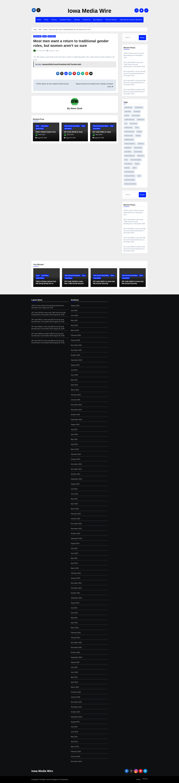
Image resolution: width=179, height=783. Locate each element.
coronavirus (133, 123)
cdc (126, 123)
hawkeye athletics (130, 143)
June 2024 (74, 434)
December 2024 (76, 404)
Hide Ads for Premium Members (131, 19)
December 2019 (76, 702)
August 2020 (75, 662)
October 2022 (75, 533)
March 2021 (75, 627)
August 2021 (75, 603)
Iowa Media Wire (89, 11)
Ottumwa (127, 167)
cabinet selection (129, 119)
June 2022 (74, 553)
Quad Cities (39, 128)
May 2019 (74, 736)
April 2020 (74, 682)
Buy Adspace (98, 19)
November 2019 (76, 707)
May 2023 (74, 499)
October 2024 (75, 414)
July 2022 (74, 548)
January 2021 (75, 637)
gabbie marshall (129, 139)
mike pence (141, 155)
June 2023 (74, 494)
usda (139, 176)
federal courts (129, 135)
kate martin (128, 151)
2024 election (138, 107)
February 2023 (76, 513)
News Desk (42, 50)
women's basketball (130, 184)
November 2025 (76, 350)
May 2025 (74, 380)
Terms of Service (111, 19)
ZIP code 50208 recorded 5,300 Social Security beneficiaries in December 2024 (134, 92)
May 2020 (74, 677)
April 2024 (74, 444)
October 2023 (75, 474)
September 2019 (76, 717)
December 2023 (76, 464)
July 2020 (74, 667)
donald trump (128, 127)
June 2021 (74, 613)
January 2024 (75, 459)
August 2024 (75, 424)
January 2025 (75, 400)
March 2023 (75, 509)
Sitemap (77, 19)
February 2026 (76, 335)
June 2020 (74, 672)
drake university (129, 131)
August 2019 (75, 722)
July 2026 (74, 310)
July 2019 (74, 727)
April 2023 (74, 504)
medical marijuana (129, 155)
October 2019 (75, 712)
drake (137, 127)
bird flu (127, 115)
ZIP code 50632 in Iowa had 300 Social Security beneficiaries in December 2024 (135, 82)
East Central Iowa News (72, 126)
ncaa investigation (136, 159)
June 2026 (74, 315)
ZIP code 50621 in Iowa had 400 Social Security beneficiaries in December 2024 (135, 73)
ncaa (126, 159)
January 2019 (75, 756)
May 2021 (74, 618)
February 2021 (76, 632)
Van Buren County (129, 180)
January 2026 (75, 340)
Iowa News (51, 36)
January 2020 (75, 697)
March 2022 (75, 568)
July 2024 (74, 429)
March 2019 (75, 746)
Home (39, 19)
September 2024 (76, 419)
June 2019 (74, 732)
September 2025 (76, 360)
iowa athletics (138, 147)
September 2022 (76, 538)
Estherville (37, 36)
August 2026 (75, 305)
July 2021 (74, 608)
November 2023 (76, 469)
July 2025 (74, 370)
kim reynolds (138, 151)
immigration (128, 147)
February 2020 (76, 692)
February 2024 (76, 454)
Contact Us (86, 19)
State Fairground (129, 171)
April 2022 (74, 563)
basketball (137, 111)
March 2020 (75, 687)
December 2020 (76, 642)
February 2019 (76, 751)
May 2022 (74, 558)
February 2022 (76, 573)
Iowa (44, 36)
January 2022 (75, 578)
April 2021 (74, 623)
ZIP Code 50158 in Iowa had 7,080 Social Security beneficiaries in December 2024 (134, 64)
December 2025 (76, 345)
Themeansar (64, 779)
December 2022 (76, 523)
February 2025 (76, 395)
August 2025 (75, 365)
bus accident (135, 115)
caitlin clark (140, 119)
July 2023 (74, 489)
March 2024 (75, 449)
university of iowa (129, 176)
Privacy (54, 19)
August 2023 (75, 484)
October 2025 (75, 355)
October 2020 (75, 652)
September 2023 (76, 479)
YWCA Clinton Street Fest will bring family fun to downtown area (134, 55)
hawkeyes (141, 143)
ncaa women (128, 163)
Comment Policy (65, 19)
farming (139, 131)
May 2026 (74, 320)
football (138, 135)
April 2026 (74, 325)
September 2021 (76, 598)
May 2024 (74, 439)
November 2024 (76, 409)
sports (134, 167)
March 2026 (75, 330)
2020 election (128, 107)
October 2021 (75, 593)
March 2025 (75, 390)
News (46, 19)
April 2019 (74, 741)
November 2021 (76, 588)
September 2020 (76, 657)
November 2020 (76, 647)
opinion (137, 163)
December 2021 (76, 583)
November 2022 (76, 528)
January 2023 (75, 518)
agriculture (128, 111)
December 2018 (76, 761)
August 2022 (75, 543)
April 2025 (74, 385)
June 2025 (74, 375)
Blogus (55, 779)
